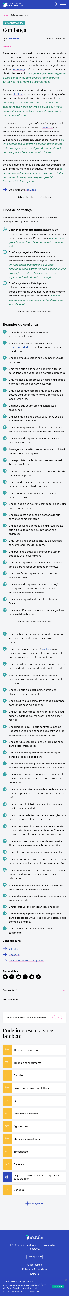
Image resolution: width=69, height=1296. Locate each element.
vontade (47, 649)
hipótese (18, 94)
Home (5, 15)
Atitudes (13, 949)
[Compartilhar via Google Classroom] (25, 976)
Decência (14, 955)
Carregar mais (37, 1203)
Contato (34, 1273)
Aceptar (58, 1286)
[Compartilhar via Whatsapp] (31, 976)
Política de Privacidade (34, 1269)
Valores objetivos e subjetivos (26, 960)
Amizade (31, 189)
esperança (19, 69)
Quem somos (34, 1264)
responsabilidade (19, 347)
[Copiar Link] (38, 976)
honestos (47, 127)
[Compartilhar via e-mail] (18, 976)
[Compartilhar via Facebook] (11, 976)
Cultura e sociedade (19, 15)
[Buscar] (56, 4)
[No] (66, 1279)
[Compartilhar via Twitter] (5, 976)
